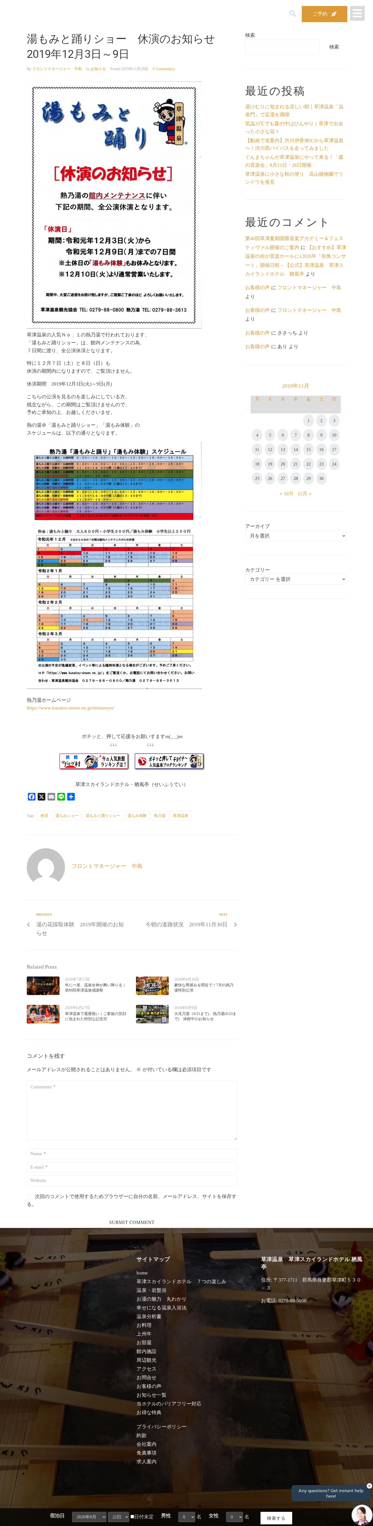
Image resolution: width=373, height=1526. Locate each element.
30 (321, 478)
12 (270, 449)
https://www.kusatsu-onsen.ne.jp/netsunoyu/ (70, 707)
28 (296, 478)
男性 (166, 1515)
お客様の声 (257, 287)
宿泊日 (57, 1515)
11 (257, 449)
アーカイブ (257, 526)
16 (321, 449)
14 (296, 449)
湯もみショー (66, 816)
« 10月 (287, 493)
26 (270, 478)
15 (308, 449)
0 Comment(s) (164, 69)
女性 (214, 1515)
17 (334, 449)
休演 (44, 816)
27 (283, 478)
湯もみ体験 (137, 816)
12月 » (304, 493)
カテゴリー (257, 570)
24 (334, 464)
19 (270, 464)
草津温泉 (180, 816)
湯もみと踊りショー (103, 816)
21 (296, 464)
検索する (276, 1518)
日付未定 (144, 1516)
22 (308, 464)
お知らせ (98, 69)
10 (334, 435)
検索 (250, 35)
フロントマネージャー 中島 (57, 69)
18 (257, 464)
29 (308, 478)
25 (257, 478)
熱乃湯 (159, 816)
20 (283, 464)
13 (283, 449)
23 (321, 464)
